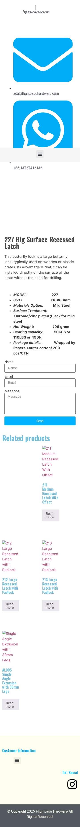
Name (9, 362)
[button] (40, 154)
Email (8, 376)
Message (11, 391)
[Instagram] (72, 784)
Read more (50, 515)
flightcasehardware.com (35, 12)
